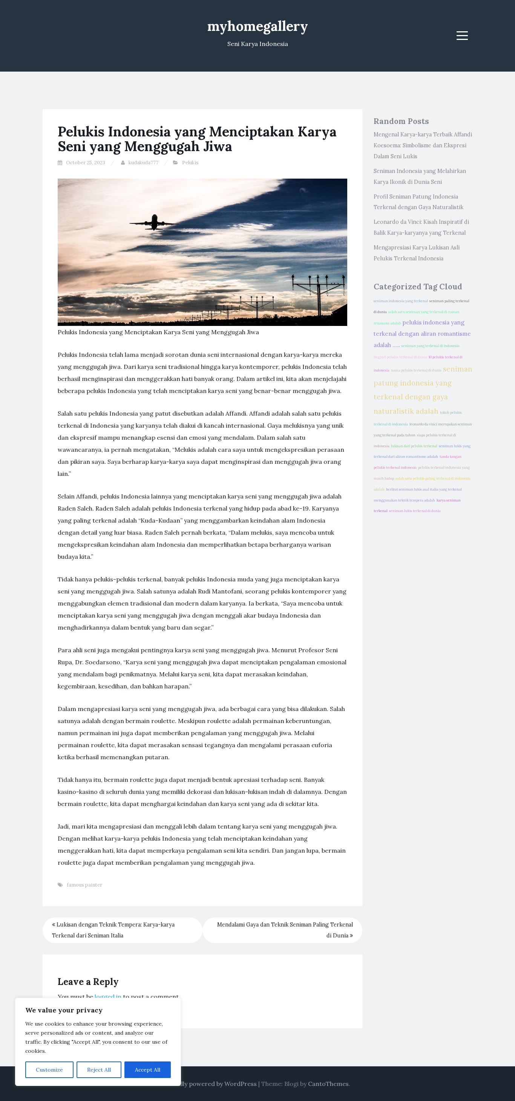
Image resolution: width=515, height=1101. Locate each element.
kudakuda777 (143, 162)
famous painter (84, 885)
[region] (98, 1042)
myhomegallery (257, 26)
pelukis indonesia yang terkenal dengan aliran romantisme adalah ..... (422, 334)
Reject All (99, 1069)
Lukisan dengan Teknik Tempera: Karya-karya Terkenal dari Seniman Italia (113, 930)
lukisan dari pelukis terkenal (414, 446)
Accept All (147, 1069)
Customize (49, 1069)
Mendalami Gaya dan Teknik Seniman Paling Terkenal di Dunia (285, 930)
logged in (108, 996)
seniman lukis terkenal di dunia (415, 511)
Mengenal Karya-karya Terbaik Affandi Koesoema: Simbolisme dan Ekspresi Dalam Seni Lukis (423, 145)
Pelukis (190, 162)
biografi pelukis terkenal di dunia (400, 357)
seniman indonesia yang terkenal (401, 301)
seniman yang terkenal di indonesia (431, 346)
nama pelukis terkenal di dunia (416, 370)
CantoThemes (328, 1083)
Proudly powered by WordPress (211, 1083)
